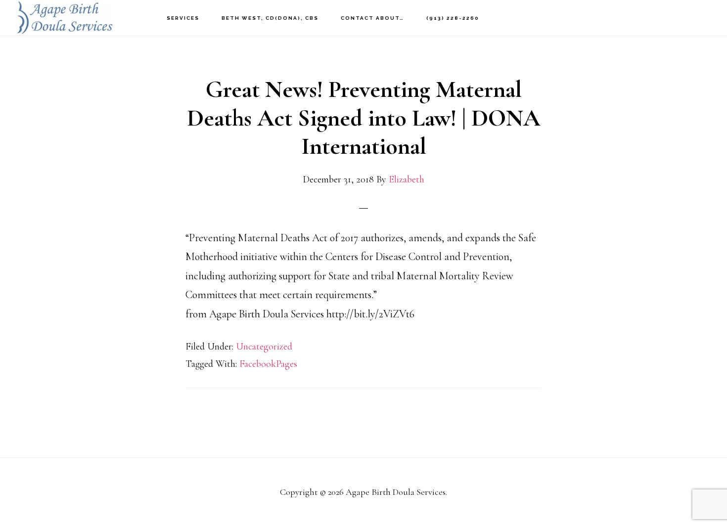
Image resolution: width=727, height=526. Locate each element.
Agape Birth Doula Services (64, 17)
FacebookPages (268, 364)
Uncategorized (264, 346)
